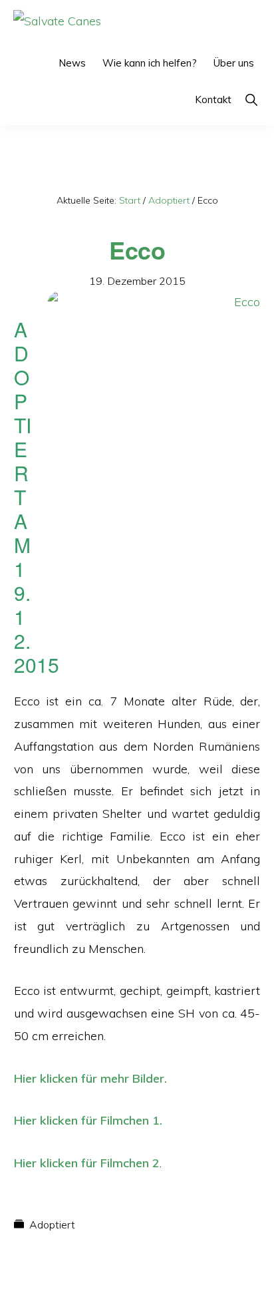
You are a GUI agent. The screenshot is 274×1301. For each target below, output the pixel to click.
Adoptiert (52, 1224)
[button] (251, 99)
